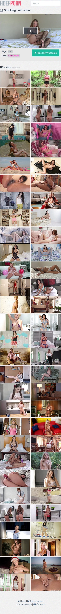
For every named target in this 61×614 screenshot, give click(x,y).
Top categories (36, 601)
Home (23, 601)
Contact (40, 604)
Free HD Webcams (46, 53)
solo (10, 51)
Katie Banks (13, 55)
